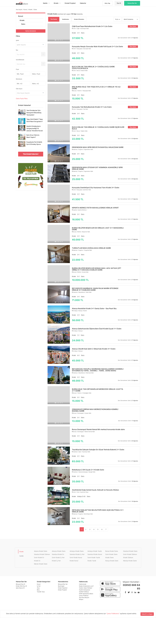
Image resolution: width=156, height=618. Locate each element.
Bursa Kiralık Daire (111, 551)
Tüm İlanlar (53, 19)
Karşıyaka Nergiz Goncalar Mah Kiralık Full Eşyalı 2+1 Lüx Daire (97, 46)
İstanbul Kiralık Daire (130, 551)
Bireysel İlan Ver (62, 584)
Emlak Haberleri (62, 588)
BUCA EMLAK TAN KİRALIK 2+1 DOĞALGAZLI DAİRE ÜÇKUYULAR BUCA (93, 67)
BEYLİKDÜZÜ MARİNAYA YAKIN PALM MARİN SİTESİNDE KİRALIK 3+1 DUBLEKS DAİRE (95, 289)
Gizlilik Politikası (84, 592)
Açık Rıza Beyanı (84, 597)
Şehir (17, 40)
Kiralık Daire (109, 557)
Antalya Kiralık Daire (77, 551)
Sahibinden (65, 19)
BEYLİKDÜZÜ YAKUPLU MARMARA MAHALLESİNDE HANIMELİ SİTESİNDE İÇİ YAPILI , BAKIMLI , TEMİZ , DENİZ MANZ (97, 369)
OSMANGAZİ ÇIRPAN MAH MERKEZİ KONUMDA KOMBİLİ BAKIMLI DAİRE (95, 410)
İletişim (81, 599)
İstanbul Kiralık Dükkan (42, 554)
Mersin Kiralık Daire (40, 564)
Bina (38, 590)
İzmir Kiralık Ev (39, 557)
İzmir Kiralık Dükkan (130, 554)
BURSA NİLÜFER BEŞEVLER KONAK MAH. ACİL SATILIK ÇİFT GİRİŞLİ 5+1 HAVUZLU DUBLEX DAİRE (96, 269)
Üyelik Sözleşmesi (84, 590)
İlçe (17, 50)
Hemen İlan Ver (132, 3)
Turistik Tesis (41, 592)
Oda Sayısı (19, 88)
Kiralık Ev (37, 561)
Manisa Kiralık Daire (130, 561)
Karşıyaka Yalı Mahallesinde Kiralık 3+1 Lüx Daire (92, 107)
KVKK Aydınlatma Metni (86, 593)
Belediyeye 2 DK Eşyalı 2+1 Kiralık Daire (88, 470)
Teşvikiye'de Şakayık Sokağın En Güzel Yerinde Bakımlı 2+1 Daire (98, 449)
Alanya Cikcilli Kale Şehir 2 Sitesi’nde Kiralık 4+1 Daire (93, 349)
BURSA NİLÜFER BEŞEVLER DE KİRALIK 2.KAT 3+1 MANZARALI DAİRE (98, 228)
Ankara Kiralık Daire (58, 551)
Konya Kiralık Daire (111, 561)
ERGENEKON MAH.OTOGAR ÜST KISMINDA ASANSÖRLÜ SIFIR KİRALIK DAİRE (97, 168)
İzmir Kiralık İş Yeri (58, 557)
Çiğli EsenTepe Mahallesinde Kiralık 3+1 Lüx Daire (92, 26)
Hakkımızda (82, 584)
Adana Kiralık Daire (40, 551)
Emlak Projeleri (62, 590)
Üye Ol (119, 3)
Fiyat (17, 69)
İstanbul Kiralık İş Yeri (77, 554)
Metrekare (19, 79)
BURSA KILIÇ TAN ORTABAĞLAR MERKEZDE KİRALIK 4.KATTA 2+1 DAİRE (97, 390)
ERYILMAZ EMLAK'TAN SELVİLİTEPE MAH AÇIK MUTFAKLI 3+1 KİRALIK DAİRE (97, 511)
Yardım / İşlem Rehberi (85, 588)
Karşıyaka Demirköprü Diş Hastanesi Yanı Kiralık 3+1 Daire (95, 187)
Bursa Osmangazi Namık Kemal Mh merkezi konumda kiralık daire (98, 429)
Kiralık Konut (74, 561)
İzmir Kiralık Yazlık (94, 557)
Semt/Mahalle (20, 59)
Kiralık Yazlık (92, 561)
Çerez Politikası (83, 595)
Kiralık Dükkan (128, 557)
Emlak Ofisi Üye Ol (21, 586)
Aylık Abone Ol (20, 588)
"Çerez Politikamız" (113, 613)
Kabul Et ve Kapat (147, 614)
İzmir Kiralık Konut (76, 557)
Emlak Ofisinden (79, 19)
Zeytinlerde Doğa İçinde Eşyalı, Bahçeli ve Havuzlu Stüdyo (95, 490)
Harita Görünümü (30, 31)
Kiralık (22, 20)
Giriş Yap (107, 3)
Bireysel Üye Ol (20, 584)
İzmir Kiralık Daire (111, 554)
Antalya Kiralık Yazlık (95, 551)
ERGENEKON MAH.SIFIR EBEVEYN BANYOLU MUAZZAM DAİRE (98, 147)
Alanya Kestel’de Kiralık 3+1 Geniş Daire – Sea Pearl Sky (94, 308)
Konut (20, 16)
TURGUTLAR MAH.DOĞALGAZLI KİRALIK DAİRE (91, 248)
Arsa (38, 588)
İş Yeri (38, 586)
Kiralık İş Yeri (56, 561)
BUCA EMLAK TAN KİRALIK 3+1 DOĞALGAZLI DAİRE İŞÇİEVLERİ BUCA (98, 128)
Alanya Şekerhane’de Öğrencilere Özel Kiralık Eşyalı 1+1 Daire (96, 328)
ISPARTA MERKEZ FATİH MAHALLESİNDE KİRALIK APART (95, 208)
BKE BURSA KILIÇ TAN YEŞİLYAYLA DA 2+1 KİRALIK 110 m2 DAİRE (96, 87)
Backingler (61, 586)
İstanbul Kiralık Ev (58, 554)
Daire (23, 24)
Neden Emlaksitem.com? (86, 586)
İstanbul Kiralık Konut (95, 554)
